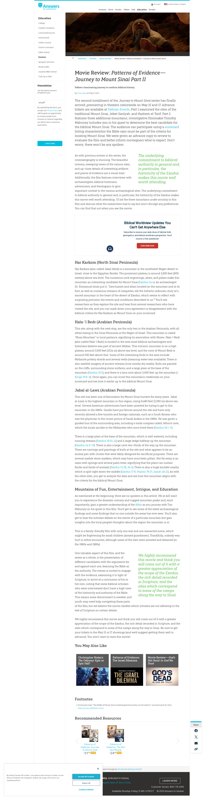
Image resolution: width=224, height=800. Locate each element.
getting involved (134, 769)
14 (115, 440)
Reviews (93, 59)
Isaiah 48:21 (161, 471)
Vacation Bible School (47, 72)
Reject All (86, 783)
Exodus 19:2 (95, 372)
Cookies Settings (86, 789)
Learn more (169, 781)
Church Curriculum (46, 47)
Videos (126, 9)
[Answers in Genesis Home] (49, 7)
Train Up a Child (45, 76)
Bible (138, 504)
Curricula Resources (46, 33)
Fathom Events (119, 109)
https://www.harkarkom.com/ (90, 708)
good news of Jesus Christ (117, 782)
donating (121, 769)
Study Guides (43, 67)
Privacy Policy (52, 110)
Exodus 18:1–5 (163, 427)
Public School (44, 52)
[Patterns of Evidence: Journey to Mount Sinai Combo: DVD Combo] (90, 733)
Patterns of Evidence (86, 54)
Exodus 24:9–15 (85, 445)
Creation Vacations (46, 28)
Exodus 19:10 (104, 440)
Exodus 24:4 (146, 282)
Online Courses (44, 42)
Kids (133, 9)
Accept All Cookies (86, 776)
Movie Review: (140, 59)
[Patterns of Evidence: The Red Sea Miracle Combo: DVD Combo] (115, 733)
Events (118, 9)
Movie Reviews (105, 59)
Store (110, 9)
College (41, 23)
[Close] (98, 769)
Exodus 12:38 (118, 467)
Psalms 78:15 (144, 471)
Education (142, 9)
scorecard (172, 127)
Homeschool (43, 38)
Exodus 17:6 (128, 471)
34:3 (130, 467)
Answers (102, 9)
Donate (152, 9)
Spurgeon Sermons (46, 62)
